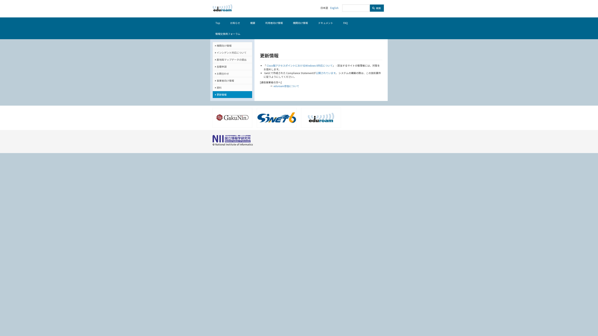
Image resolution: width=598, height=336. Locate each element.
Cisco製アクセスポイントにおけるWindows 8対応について (299, 65)
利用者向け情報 (274, 23)
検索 (378, 8)
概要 (252, 23)
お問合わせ (222, 73)
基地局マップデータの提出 (231, 59)
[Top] (224, 7)
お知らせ (235, 23)
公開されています (325, 73)
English (334, 8)
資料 (219, 87)
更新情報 (221, 94)
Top (217, 23)
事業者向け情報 (225, 80)
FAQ (345, 23)
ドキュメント (325, 23)
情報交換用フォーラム (227, 34)
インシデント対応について (231, 52)
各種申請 (221, 66)
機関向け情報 (300, 23)
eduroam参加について (286, 86)
